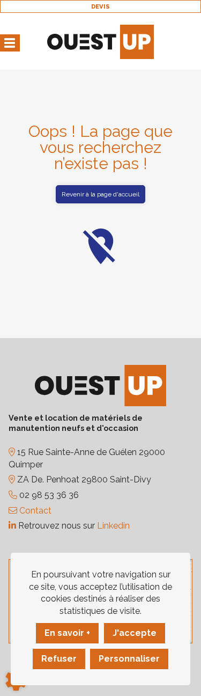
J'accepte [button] (135, 633)
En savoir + (67, 633)
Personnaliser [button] (129, 659)
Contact (34, 510)
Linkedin (113, 526)
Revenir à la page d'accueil (100, 194)
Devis (100, 6)
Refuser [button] (59, 659)
